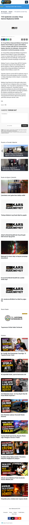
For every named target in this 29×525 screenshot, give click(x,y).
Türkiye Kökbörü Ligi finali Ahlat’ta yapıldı (15, 6)
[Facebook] (2, 39)
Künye (10, 512)
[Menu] (26, 2)
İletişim (15, 512)
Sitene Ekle (14, 514)
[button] (22, 39)
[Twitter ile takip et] (13, 518)
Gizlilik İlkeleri (21, 512)
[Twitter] (4, 39)
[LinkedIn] (6, 39)
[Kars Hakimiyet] (6, 2)
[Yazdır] (10, 39)
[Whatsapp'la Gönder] (8, 39)
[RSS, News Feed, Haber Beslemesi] (19, 518)
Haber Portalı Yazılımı (7, 523)
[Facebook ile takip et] (9, 518)
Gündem (10, 11)
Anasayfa (5, 11)
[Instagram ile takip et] (16, 518)
